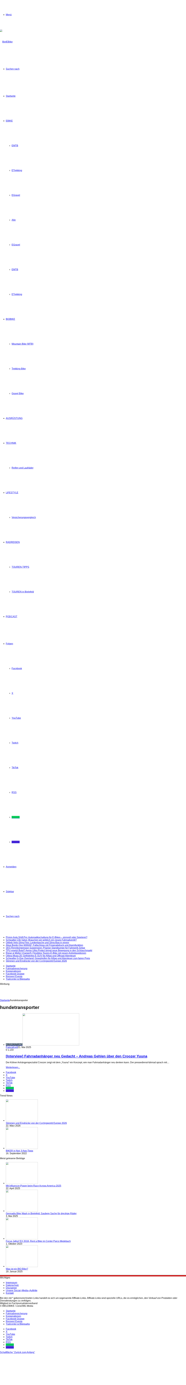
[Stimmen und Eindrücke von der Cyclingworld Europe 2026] (22, 1120)
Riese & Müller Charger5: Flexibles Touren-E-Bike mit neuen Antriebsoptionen (46, 953)
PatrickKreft (12, 1047)
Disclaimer (11, 1288)
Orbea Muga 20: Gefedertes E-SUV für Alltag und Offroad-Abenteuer (41, 955)
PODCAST (11, 616)
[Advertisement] (53, 991)
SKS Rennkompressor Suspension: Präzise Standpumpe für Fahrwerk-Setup (45, 948)
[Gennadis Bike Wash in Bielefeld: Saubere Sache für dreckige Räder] (22, 1211)
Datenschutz (12, 1285)
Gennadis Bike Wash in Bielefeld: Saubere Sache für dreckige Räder (41, 1213)
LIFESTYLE (12, 492)
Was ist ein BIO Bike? (17, 1269)
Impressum (11, 1282)
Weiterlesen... (13, 1067)
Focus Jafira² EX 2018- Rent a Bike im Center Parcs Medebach (38, 1241)
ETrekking (17, 170)
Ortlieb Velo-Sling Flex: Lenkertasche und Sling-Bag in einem (37, 942)
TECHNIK (11, 443)
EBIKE (9, 121)
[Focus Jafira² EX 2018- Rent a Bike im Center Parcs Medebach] (22, 1238)
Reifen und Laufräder (22, 468)
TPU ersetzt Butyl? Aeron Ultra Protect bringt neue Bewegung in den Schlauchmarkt (49, 950)
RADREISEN (13, 542)
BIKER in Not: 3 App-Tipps (19, 1151)
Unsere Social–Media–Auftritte (21, 1290)
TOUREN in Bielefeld (23, 592)
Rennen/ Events (14, 976)
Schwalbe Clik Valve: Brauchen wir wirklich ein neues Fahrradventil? (41, 940)
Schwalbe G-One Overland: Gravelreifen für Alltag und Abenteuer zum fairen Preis (48, 958)
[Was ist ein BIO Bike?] (22, 1266)
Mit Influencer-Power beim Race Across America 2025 (33, 1186)
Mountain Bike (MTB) (22, 344)
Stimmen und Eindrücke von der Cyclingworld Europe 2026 (36, 961)
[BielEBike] (6, 42)
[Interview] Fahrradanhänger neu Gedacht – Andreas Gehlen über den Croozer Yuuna (76, 1056)
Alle (14, 220)
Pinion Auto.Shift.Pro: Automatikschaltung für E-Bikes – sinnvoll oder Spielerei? (46, 937)
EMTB (15, 145)
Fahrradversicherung (16, 968)
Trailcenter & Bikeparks (18, 979)
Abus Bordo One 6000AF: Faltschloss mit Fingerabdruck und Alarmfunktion (44, 945)
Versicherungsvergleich (24, 517)
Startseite (11, 96)
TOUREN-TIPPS (20, 567)
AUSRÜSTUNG (14, 418)
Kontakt (10, 1293)
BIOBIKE (10, 319)
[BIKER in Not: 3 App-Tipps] (22, 1148)
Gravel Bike (18, 393)
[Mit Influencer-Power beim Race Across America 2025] (22, 1183)
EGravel (16, 195)
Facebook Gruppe (15, 974)
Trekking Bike (19, 368)
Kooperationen (13, 971)
